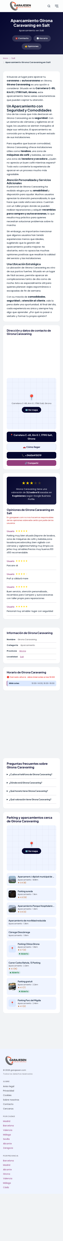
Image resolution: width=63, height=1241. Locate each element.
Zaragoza (8, 1148)
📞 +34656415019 (31, 455)
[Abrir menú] (56, 6)
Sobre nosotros (11, 1099)
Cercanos (8, 1108)
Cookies (7, 1095)
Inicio (5, 58)
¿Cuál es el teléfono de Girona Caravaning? (30, 774)
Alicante (7, 1143)
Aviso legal (8, 1086)
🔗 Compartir (31, 463)
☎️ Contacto (22, 38)
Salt (13, 58)
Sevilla (6, 1139)
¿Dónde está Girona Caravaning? (25, 782)
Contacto (8, 1104)
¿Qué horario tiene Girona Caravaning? (28, 791)
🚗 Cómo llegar (31, 446)
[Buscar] (49, 6)
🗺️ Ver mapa (31, 409)
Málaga (7, 1134)
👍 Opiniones (31, 46)
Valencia (7, 1130)
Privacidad (8, 1090)
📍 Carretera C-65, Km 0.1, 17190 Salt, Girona (31, 437)
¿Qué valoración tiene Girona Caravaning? (30, 799)
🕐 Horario (42, 38)
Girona (22, 651)
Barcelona (8, 1125)
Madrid (6, 1121)
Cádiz (6, 1187)
